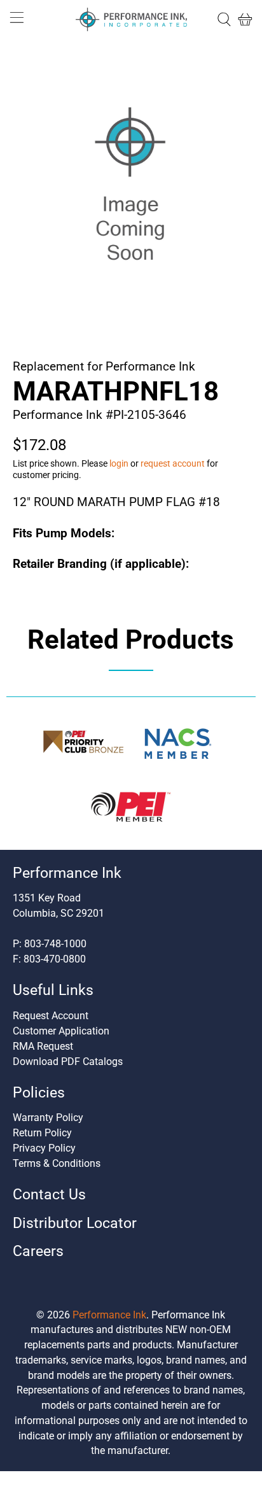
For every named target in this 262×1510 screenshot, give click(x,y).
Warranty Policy (48, 1117)
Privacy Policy (44, 1148)
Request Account (50, 1016)
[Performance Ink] (131, 20)
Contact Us (49, 1194)
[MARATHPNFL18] (131, 189)
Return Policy (42, 1133)
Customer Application (61, 1031)
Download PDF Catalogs (68, 1061)
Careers (38, 1251)
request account (173, 463)
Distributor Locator (75, 1223)
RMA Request (43, 1046)
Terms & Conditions (56, 1163)
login (118, 463)
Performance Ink (109, 1315)
